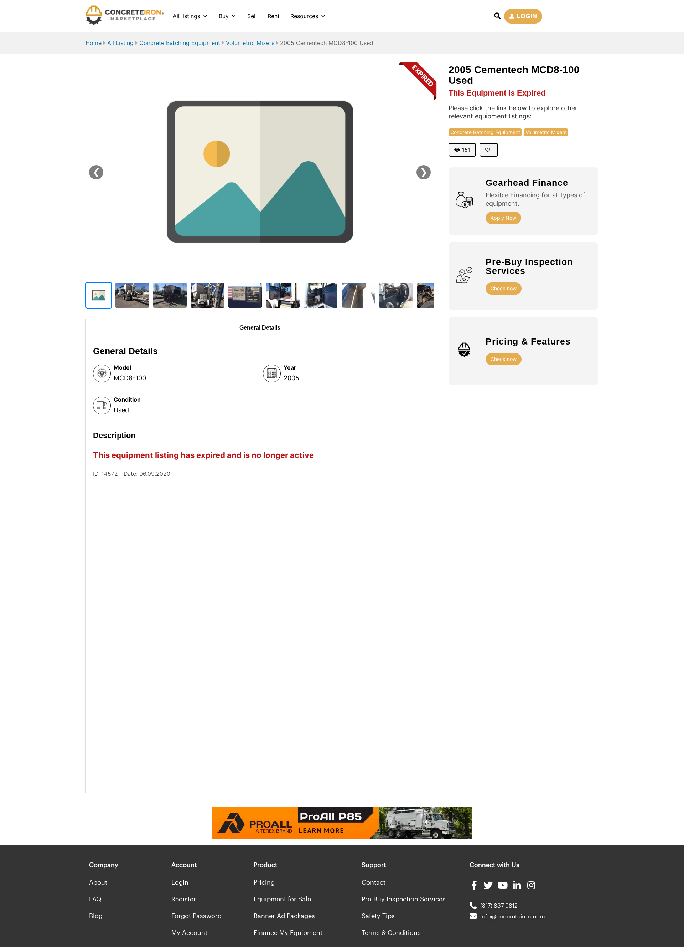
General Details (259, 328)
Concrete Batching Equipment (179, 42)
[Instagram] (531, 885)
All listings (186, 16)
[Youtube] (502, 885)
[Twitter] (488, 885)
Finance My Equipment (288, 932)
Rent (274, 16)
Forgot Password (196, 916)
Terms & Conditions (391, 932)
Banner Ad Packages (284, 916)
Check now (504, 288)
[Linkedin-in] (516, 885)
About (98, 882)
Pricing (264, 882)
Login (179, 882)
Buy (224, 16)
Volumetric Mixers (250, 42)
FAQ (95, 899)
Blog (96, 916)
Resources (304, 16)
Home (94, 42)
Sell (252, 16)
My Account (189, 932)
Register (183, 899)
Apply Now (503, 218)
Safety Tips (378, 916)
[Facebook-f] (474, 885)
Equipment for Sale (282, 899)
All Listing (120, 42)
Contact (373, 882)
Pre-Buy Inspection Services (404, 899)
